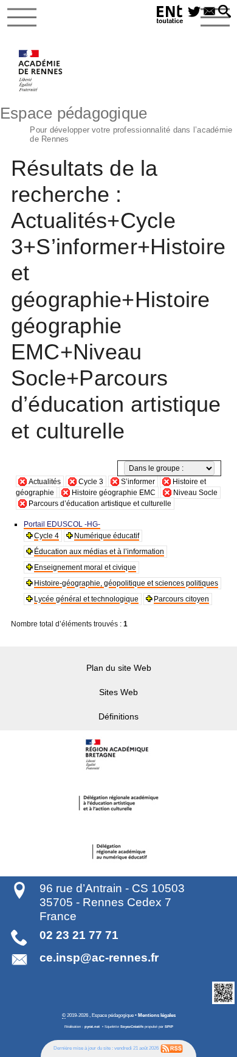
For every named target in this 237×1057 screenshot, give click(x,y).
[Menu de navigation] (22, 17)
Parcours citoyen (181, 599)
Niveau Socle (195, 492)
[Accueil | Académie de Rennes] (118, 754)
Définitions (118, 716)
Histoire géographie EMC (114, 492)
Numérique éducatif (106, 536)
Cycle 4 (46, 536)
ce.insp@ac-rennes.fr (99, 957)
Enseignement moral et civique (85, 567)
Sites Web (118, 692)
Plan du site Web (118, 668)
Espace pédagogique (116, 123)
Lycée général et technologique (86, 599)
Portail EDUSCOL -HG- (62, 524)
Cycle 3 (90, 481)
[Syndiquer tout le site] (172, 1048)
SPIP (169, 1026)
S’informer (138, 481)
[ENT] (170, 16)
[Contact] (209, 12)
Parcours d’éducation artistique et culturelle (100, 503)
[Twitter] (194, 12)
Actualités (45, 481)
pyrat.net (92, 1026)
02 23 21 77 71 (79, 935)
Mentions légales (157, 1015)
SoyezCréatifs (131, 1026)
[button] (224, 12)
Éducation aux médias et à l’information (99, 551)
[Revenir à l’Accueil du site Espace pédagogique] (41, 70)
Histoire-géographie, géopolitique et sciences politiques (126, 583)
